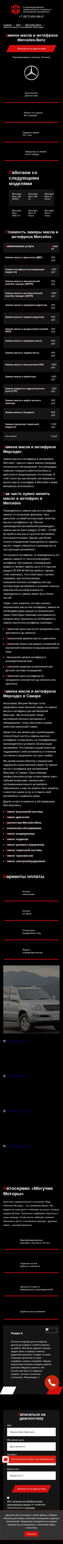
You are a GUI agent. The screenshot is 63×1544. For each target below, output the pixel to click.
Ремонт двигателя (17, 817)
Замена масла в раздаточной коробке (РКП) (26, 330)
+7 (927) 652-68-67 (31, 16)
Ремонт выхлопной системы (24, 811)
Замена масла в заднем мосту (22, 352)
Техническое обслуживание (23, 828)
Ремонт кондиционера (20, 833)
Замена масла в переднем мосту (23, 340)
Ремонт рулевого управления (25, 844)
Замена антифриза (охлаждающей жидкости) (24, 270)
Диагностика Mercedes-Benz (24, 822)
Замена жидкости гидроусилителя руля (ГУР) (24, 390)
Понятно (31, 1534)
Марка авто (13, 1469)
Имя (9, 1425)
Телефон (12, 1454)
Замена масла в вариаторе (20, 376)
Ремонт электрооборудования (25, 861)
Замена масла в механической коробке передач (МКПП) (22, 282)
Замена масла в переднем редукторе (26, 305)
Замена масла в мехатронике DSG (24, 364)
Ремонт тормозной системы (24, 850)
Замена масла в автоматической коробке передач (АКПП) (23, 294)
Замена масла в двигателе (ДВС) (23, 257)
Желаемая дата (15, 1440)
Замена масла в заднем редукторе (24, 317)
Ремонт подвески (17, 839)
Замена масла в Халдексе (19, 412)
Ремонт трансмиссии (19, 855)
